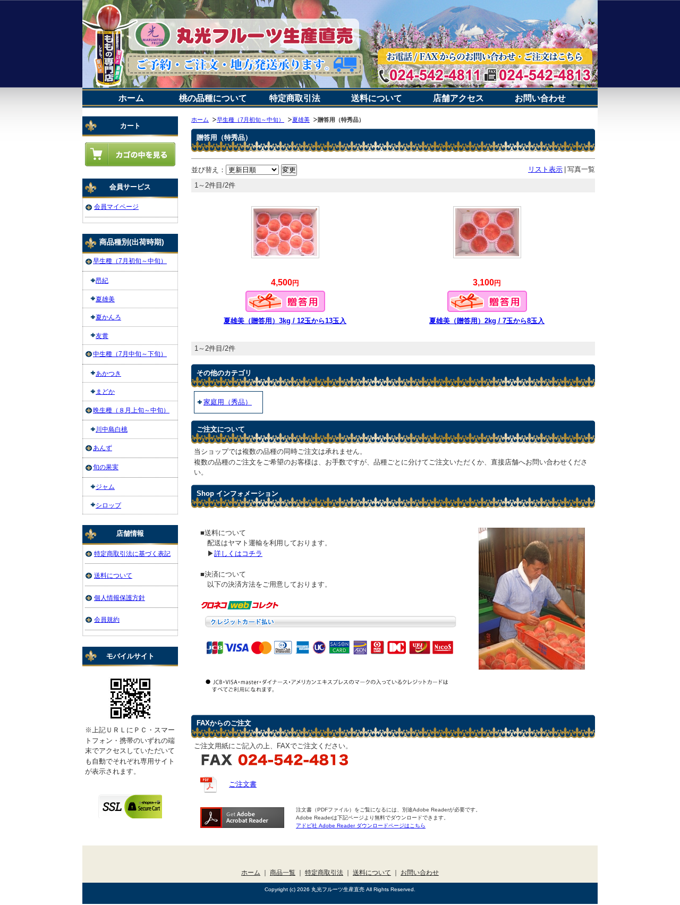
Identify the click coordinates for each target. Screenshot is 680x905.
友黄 (102, 335)
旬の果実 (105, 466)
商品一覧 (282, 872)
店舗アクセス (458, 98)
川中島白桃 (112, 429)
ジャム (105, 486)
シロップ (108, 505)
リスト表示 (545, 169)
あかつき (108, 373)
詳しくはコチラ (238, 553)
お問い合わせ (540, 98)
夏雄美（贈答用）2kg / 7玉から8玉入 (487, 321)
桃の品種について (213, 98)
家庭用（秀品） (227, 402)
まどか (105, 391)
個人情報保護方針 (119, 597)
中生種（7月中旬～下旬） (130, 353)
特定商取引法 (294, 98)
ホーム (131, 98)
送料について (376, 98)
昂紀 (102, 280)
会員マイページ (116, 206)
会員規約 (107, 619)
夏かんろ (108, 317)
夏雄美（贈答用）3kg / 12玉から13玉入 (285, 321)
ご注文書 (243, 784)
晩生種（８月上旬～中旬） (131, 410)
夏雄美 (301, 119)
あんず (102, 447)
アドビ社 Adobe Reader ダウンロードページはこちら (361, 825)
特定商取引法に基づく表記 (132, 553)
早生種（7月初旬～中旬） (250, 119)
